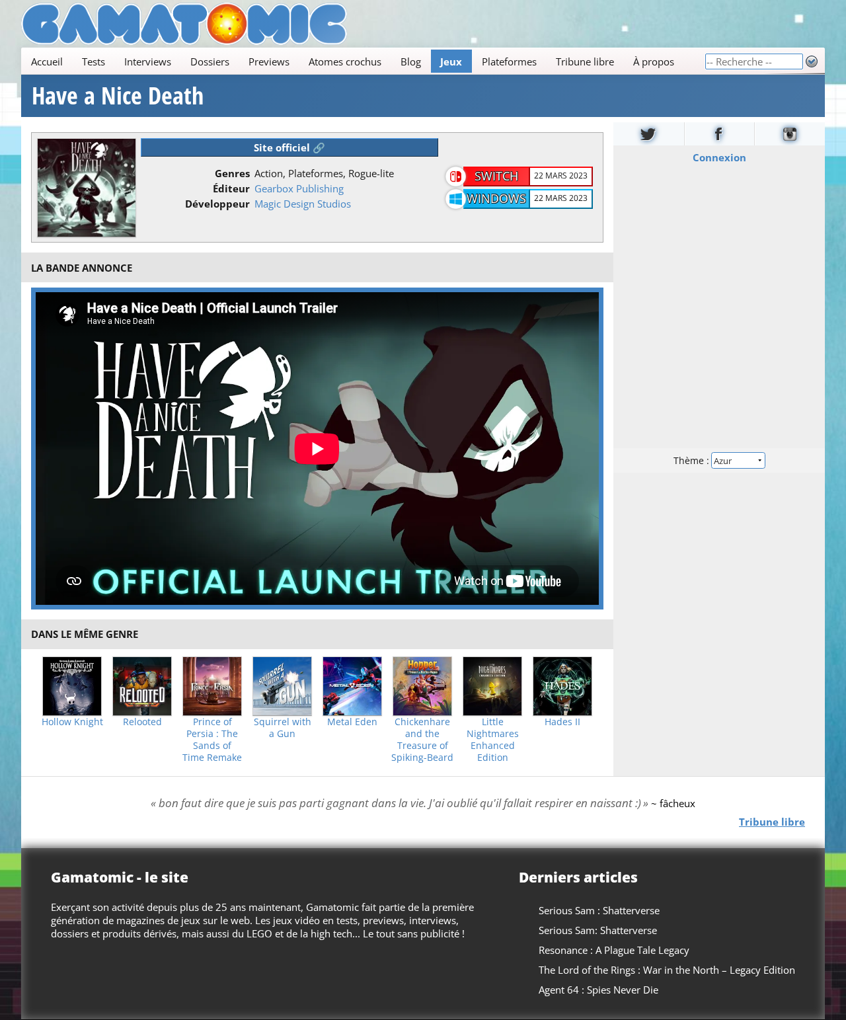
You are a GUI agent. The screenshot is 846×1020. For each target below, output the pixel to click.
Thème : (692, 460)
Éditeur (231, 188)
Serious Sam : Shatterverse (599, 910)
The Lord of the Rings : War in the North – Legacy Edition (667, 969)
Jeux (451, 61)
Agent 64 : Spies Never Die (598, 989)
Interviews (147, 61)
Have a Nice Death (118, 96)
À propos (653, 61)
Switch (496, 176)
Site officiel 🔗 (289, 147)
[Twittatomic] (648, 133)
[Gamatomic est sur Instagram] (790, 133)
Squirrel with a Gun (282, 728)
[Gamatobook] (720, 133)
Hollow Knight (72, 722)
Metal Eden (352, 722)
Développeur (217, 203)
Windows (496, 198)
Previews (269, 61)
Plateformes (509, 61)
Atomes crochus (345, 61)
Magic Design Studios (302, 203)
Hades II (562, 722)
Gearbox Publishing (299, 188)
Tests (93, 61)
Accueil (47, 61)
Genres (232, 173)
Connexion (719, 157)
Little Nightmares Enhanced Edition (493, 740)
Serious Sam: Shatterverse (598, 930)
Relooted (142, 722)
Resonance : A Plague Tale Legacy (614, 950)
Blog (411, 61)
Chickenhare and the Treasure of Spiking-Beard (422, 740)
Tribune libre (585, 61)
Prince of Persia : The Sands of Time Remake (212, 740)
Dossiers (209, 61)
